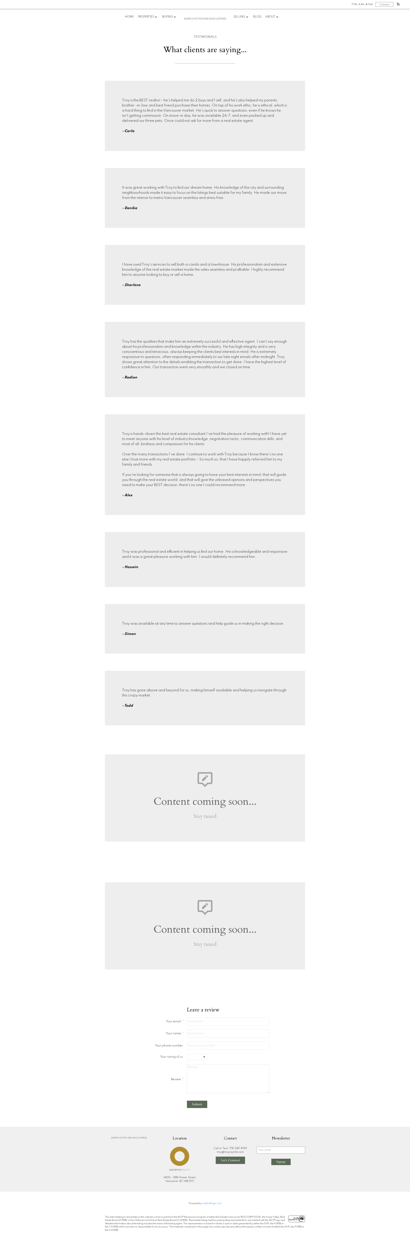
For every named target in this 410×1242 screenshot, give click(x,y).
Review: (177, 1079)
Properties (146, 16)
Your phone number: (169, 1045)
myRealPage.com (211, 1203)
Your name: (174, 1033)
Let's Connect (230, 1160)
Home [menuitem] (129, 16)
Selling (239, 16)
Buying (167, 16)
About (270, 16)
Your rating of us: (172, 1056)
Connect (384, 4)
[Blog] (398, 4)
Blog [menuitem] (257, 16)
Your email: (174, 1021)
